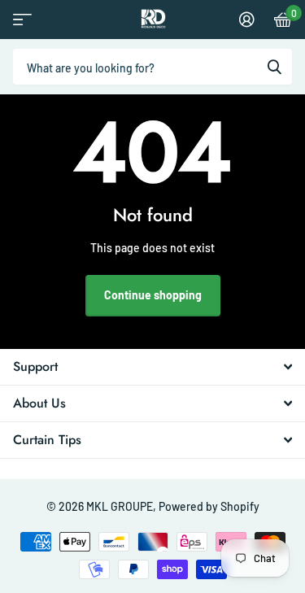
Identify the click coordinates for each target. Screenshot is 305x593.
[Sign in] (247, 19)
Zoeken (274, 67)
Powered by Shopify (209, 506)
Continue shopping (153, 295)
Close (152, 367)
